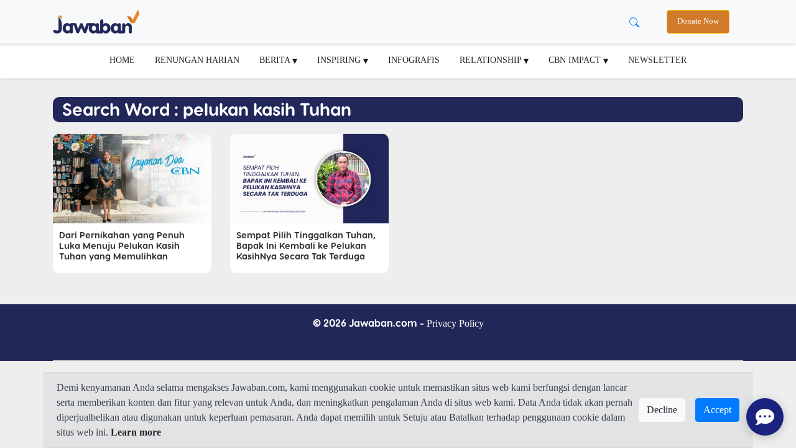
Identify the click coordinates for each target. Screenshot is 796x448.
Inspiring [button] (340, 60)
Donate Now (698, 21)
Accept (717, 409)
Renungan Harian (197, 60)
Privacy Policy (455, 323)
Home (122, 60)
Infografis (414, 60)
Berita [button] (275, 60)
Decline (662, 409)
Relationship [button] (492, 60)
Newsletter (657, 60)
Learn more (136, 432)
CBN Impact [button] (575, 60)
